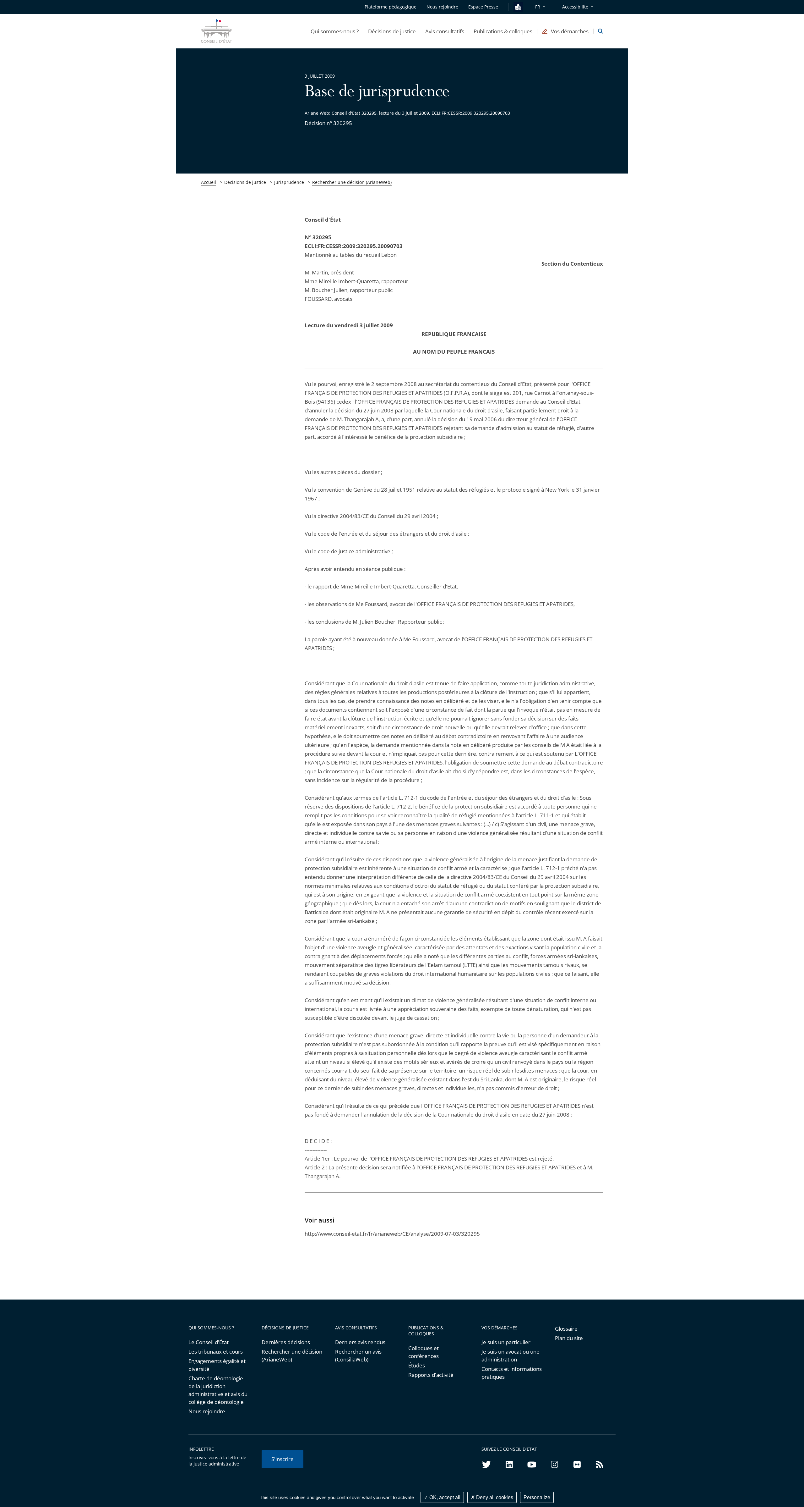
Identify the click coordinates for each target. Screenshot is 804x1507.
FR (537, 7)
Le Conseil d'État (208, 1342)
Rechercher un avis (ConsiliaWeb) (358, 1355)
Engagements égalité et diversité (217, 1364)
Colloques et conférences (423, 1352)
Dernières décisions (286, 1342)
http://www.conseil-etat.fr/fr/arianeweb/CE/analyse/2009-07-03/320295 (392, 1233)
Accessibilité (575, 7)
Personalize (537, 1497)
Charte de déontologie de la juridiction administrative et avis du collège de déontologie (217, 1390)
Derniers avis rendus (360, 1342)
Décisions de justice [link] (245, 182)
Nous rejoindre (206, 1411)
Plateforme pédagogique (390, 7)
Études (416, 1365)
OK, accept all (444, 1497)
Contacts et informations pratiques (511, 1372)
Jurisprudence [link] (289, 182)
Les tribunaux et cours (215, 1351)
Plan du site (569, 1338)
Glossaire (566, 1328)
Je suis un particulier (505, 1342)
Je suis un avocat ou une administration (510, 1355)
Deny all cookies (494, 1497)
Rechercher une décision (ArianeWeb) (352, 182)
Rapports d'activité (431, 1374)
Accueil (208, 182)
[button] (335, 31)
